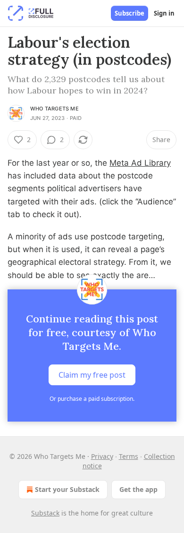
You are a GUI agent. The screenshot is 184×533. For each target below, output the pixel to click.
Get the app (138, 489)
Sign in (164, 13)
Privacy (102, 456)
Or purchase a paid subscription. (92, 399)
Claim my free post (92, 374)
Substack (45, 512)
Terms (128, 456)
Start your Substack (67, 489)
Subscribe (129, 13)
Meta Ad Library (140, 163)
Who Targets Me (54, 108)
